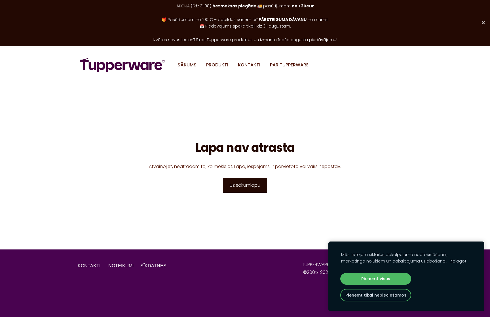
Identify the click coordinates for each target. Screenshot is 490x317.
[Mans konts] (406, 64)
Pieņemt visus (375, 279)
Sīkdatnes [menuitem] (153, 265)
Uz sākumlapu (245, 185)
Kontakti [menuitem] (249, 65)
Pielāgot (458, 261)
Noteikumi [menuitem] (121, 265)
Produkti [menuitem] (217, 65)
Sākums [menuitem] (187, 65)
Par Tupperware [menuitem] (289, 65)
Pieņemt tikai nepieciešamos (375, 295)
